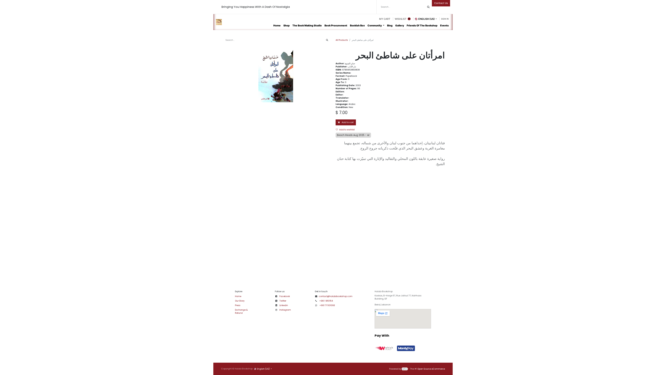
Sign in (445, 19)
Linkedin (283, 305)
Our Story (240, 300)
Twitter (282, 300)
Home (238, 296)
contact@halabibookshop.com (335, 296)
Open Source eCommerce (431, 368)
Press (237, 305)
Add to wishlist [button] (347, 129)
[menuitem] (277, 25)
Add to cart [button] (347, 122)
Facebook (284, 296)
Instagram (285, 309)
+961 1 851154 (326, 300)
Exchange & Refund (241, 311)
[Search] (428, 7)
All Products (342, 40)
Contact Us (441, 3)
